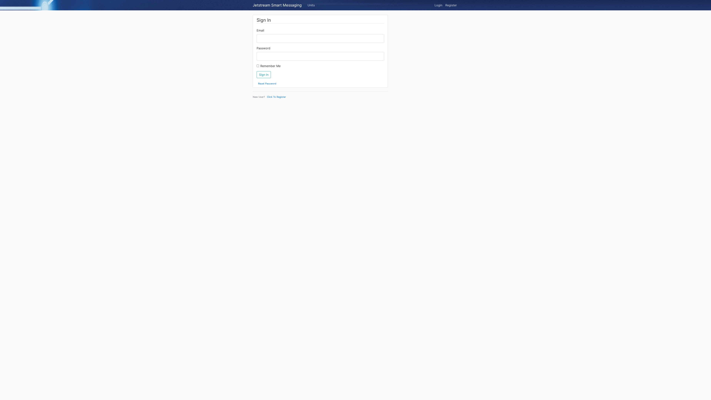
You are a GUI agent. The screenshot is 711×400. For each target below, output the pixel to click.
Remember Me (270, 66)
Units (311, 5)
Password (263, 48)
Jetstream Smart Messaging (277, 5)
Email (260, 30)
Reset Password (267, 83)
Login (438, 5)
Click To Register (276, 97)
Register (451, 5)
